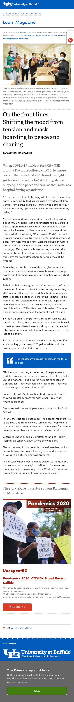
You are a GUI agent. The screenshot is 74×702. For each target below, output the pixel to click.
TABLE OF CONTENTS (18, 628)
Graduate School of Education (22, 14)
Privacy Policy (19, 682)
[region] (37, 681)
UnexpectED (15, 570)
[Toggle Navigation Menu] (70, 37)
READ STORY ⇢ (17, 607)
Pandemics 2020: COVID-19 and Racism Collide (34, 580)
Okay (37, 690)
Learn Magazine (19, 22)
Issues (23, 32)
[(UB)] (37, 5)
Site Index (10, 643)
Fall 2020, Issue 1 (35, 32)
